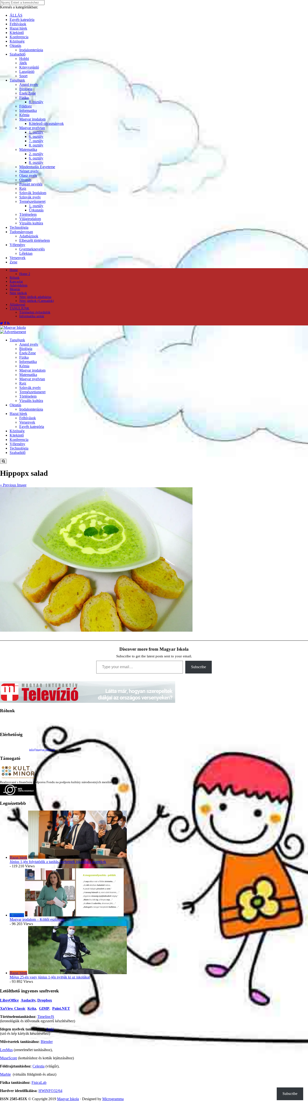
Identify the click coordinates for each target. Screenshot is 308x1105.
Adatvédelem (18, 285)
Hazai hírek (18, 28)
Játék (23, 63)
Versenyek (18, 258)
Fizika (24, 97)
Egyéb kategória (22, 20)
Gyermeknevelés (32, 249)
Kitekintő (17, 33)
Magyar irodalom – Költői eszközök (37, 919)
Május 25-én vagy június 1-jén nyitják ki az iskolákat (50, 977)
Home (14, 270)
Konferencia (19, 37)
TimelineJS (45, 1017)
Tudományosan (21, 232)
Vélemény (17, 245)
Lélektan (25, 253)
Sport (23, 76)
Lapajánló (26, 72)
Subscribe (198, 667)
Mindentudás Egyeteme (37, 167)
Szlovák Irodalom (32, 193)
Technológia (19, 227)
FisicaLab (39, 1082)
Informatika (28, 110)
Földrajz (25, 106)
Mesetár (15, 289)
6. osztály (36, 136)
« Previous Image (13, 485)
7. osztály (36, 141)
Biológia (25, 89)
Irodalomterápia (31, 50)
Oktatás (15, 46)
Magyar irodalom (32, 119)
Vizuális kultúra (31, 223)
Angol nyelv (28, 85)
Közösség (17, 41)
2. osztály (36, 154)
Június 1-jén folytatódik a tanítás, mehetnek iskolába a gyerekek (58, 862)
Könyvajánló (29, 67)
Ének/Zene (27, 93)
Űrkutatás (36, 210)
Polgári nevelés (30, 184)
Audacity (28, 1000)
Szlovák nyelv (30, 197)
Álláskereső (17, 304)
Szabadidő (18, 54)
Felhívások (18, 24)
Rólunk (14, 277)
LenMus (6, 1050)
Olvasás (25, 180)
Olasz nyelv (28, 175)
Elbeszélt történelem (34, 240)
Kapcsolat (16, 281)
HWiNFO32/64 (50, 1091)
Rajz (22, 188)
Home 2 (24, 274)
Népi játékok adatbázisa (35, 297)
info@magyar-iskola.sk (42, 749)
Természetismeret (32, 201)
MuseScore (8, 1058)
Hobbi (24, 59)
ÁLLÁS (16, 15)
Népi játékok (18, 293)
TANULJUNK (19, 308)
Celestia (38, 1066)
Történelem (28, 214)
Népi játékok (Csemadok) (36, 301)
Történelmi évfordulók (34, 312)
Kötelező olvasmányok (46, 123)
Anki (50, 1029)
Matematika (28, 149)
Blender (47, 1042)
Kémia (24, 115)
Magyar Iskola (68, 1099)
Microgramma (113, 1099)
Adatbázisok (28, 236)
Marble (5, 1074)
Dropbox (44, 1000)
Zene (13, 262)
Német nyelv (29, 171)
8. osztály (36, 102)
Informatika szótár (31, 316)
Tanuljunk (17, 80)
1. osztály (36, 132)
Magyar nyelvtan (32, 128)
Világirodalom (30, 219)
